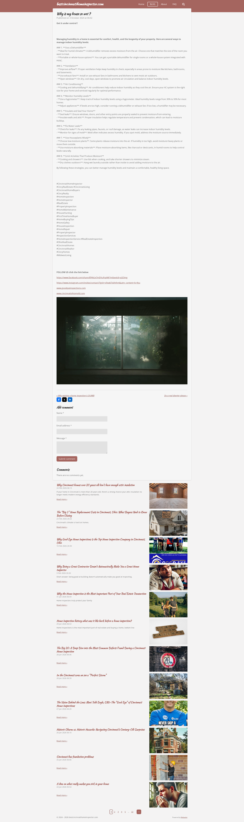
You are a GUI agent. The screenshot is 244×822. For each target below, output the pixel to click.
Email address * (64, 425)
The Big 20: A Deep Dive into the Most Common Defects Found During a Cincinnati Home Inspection (101, 649)
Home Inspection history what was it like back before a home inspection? (94, 621)
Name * (60, 413)
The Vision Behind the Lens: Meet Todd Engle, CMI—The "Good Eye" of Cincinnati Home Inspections (99, 704)
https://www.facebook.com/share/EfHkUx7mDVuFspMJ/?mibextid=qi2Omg (92, 277)
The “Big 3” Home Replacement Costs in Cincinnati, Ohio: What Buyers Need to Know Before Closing (102, 514)
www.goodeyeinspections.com (71, 288)
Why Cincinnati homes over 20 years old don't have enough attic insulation (95, 485)
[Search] (183, 4)
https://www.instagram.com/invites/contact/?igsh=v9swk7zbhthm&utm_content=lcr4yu (98, 282)
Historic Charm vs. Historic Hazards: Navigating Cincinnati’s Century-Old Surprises (100, 729)
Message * (62, 438)
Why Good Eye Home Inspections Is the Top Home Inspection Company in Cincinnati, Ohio (101, 541)
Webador (184, 817)
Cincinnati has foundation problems (75, 757)
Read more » (62, 499)
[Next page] (139, 812)
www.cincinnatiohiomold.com (71, 293)
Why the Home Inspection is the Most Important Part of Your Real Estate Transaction (101, 594)
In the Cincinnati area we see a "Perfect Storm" (81, 675)
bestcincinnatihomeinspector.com (80, 3)
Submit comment (67, 458)
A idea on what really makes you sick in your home (83, 784)
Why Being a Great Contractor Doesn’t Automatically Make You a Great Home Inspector (98, 568)
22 (132, 812)
